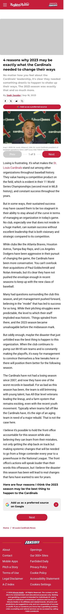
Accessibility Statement (44, 578)
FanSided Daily (39, 561)
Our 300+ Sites (39, 555)
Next (52, 154)
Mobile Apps (10, 561)
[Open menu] (5, 5)
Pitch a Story (10, 567)
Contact (7, 555)
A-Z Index (8, 584)
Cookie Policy (38, 572)
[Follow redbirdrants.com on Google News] (56, 504)
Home (6, 528)
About (6, 549)
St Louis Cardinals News (23, 528)
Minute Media (18, 593)
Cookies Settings (40, 584)
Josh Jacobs (14, 95)
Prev (12, 154)
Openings (36, 549)
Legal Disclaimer (12, 578)
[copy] (22, 101)
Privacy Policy (38, 567)
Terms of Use (10, 572)
